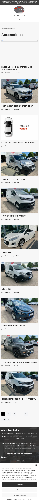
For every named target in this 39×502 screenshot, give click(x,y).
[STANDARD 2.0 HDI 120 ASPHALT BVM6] (19, 127)
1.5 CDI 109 (6, 289)
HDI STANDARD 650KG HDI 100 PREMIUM (18, 399)
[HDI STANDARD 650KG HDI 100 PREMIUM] (19, 384)
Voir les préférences (19, 495)
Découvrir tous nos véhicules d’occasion (19, 453)
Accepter (19, 484)
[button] (36, 465)
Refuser (19, 490)
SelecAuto (7, 73)
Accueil (3, 28)
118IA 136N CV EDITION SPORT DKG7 (17, 106)
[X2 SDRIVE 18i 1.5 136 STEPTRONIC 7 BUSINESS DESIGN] (19, 52)
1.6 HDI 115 (6, 252)
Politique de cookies (11, 499)
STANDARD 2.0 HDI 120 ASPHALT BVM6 (18, 142)
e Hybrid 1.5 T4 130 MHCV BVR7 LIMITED (19, 362)
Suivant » (6, 419)
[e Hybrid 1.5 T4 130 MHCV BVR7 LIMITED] (19, 347)
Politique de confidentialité (25, 499)
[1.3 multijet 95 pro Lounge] (19, 164)
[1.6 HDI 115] (19, 237)
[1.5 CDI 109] (19, 274)
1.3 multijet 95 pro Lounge (14, 179)
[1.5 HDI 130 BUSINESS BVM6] (19, 310)
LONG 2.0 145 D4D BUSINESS (13, 216)
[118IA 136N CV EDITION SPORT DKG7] (19, 91)
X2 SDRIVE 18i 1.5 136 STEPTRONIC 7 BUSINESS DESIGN (16, 68)
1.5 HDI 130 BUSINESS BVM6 (13, 325)
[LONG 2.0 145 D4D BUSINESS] (19, 200)
